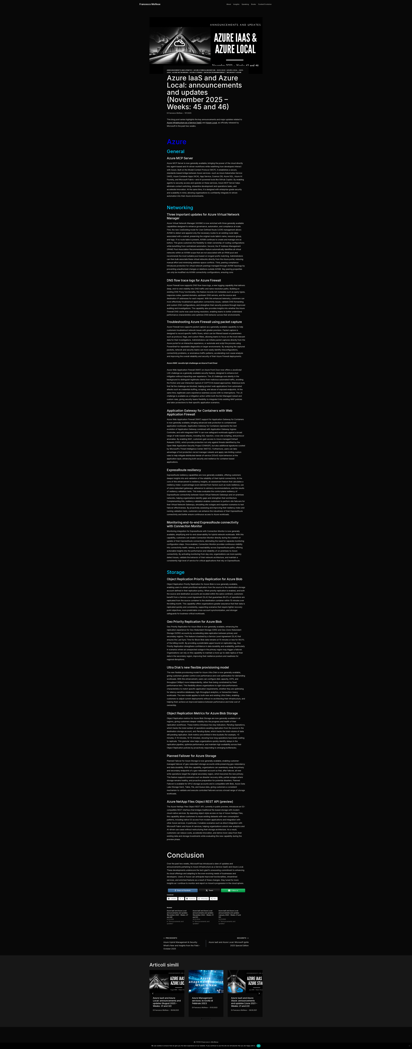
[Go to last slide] (153, 993)
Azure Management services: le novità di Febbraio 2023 (202, 1001)
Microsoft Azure (234, 72)
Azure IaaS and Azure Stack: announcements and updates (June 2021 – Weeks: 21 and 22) (244, 1002)
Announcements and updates (179, 70)
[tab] (201, 1018)
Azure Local (211, 123)
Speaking (245, 4)
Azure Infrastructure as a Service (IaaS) (184, 123)
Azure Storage (196, 72)
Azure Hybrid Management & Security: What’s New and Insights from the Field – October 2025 (181, 943)
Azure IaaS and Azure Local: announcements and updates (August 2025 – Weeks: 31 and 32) (167, 1002)
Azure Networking (180, 72)
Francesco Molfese (176, 113)
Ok (259, 1046)
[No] (409, 1046)
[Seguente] (259, 993)
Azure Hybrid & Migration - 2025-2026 (209, 70)
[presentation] (166, 981)
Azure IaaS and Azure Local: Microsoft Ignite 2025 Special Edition (229, 942)
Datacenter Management (214, 72)
